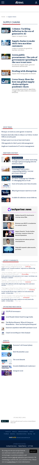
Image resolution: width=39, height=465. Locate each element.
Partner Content (10, 153)
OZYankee (32, 289)
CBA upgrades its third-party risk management (17, 143)
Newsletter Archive (21, 433)
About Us (14, 431)
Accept (33, 451)
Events (6, 341)
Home (3, 17)
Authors (32, 431)
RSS (34, 433)
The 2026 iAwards (19, 360)
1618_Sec (28, 266)
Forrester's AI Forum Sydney (22, 345)
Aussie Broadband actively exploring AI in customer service (18, 284)
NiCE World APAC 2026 (20, 352)
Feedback (6, 433)
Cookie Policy (11, 462)
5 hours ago (9, 270)
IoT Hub (30, 446)
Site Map (30, 433)
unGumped (26, 297)
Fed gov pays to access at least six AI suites (15, 140)
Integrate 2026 (18, 371)
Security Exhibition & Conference (24, 366)
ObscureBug (25, 274)
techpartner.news (11, 446)
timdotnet (28, 282)
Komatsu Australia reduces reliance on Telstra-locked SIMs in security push (19, 136)
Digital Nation (22, 446)
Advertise (12, 433)
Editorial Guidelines (23, 431)
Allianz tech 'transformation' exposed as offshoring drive (18, 269)
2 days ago (10, 285)
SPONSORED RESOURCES (12, 307)
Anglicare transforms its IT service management (17, 146)
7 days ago (18, 301)
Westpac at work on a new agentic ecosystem (16, 132)
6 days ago (18, 293)
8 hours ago (17, 278)
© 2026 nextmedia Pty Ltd (23, 437)
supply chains (12, 17)
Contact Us (8, 431)
